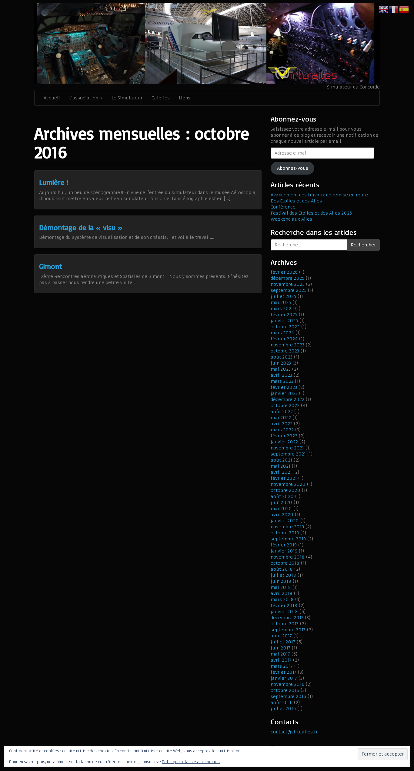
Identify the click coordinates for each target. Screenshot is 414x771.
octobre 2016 (285, 690)
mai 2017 (280, 654)
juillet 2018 (283, 575)
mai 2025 (281, 302)
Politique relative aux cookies (191, 761)
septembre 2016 (288, 696)
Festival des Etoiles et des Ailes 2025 (311, 213)
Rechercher (363, 245)
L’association (84, 98)
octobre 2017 (285, 623)
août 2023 (281, 357)
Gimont (50, 266)
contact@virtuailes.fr (294, 732)
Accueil (52, 98)
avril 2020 (282, 514)
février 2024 (284, 339)
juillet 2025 (283, 296)
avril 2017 (281, 660)
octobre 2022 (285, 405)
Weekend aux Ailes (291, 219)
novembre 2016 (287, 684)
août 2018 (282, 569)
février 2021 (284, 478)
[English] (384, 9)
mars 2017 (282, 666)
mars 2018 (282, 599)
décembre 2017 (287, 617)
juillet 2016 (283, 708)
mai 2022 (281, 417)
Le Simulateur (127, 98)
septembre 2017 (288, 629)
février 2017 (283, 672)
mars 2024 (282, 332)
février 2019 (284, 545)
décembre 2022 (287, 399)
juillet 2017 (283, 642)
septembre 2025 (288, 290)
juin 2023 (281, 363)
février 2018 (284, 605)
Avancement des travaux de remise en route (319, 195)
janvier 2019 (284, 551)
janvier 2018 (284, 611)
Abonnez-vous (292, 168)
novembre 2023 (287, 345)
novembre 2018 (288, 557)
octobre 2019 (285, 533)
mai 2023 (281, 369)
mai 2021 (280, 466)
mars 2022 (282, 429)
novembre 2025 (288, 284)
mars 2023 (282, 381)
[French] (394, 9)
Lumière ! (53, 182)
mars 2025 (282, 308)
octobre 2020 (285, 490)
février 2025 (284, 314)
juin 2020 (281, 502)
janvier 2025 (284, 320)
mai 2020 (281, 508)
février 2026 (284, 272)
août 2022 (282, 411)
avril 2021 (281, 472)
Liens (184, 98)
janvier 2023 (284, 393)
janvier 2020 (285, 520)
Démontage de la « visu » (80, 227)
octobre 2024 (285, 326)
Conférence (283, 207)
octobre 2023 (285, 351)
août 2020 (282, 496)
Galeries (161, 98)
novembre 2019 (287, 526)
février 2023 (284, 387)
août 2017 (281, 636)
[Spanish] (404, 9)
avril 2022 (281, 423)
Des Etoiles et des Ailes (296, 201)
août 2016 (281, 702)
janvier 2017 (284, 678)
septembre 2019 (288, 539)
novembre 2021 (287, 448)
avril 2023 (281, 375)
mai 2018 (281, 587)
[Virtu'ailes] (207, 43)
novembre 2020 (288, 484)
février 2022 (284, 436)
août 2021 (281, 460)
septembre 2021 (288, 454)
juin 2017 (280, 648)
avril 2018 (281, 593)
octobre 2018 (285, 563)
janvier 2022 (284, 442)
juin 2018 (281, 581)
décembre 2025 (287, 278)
